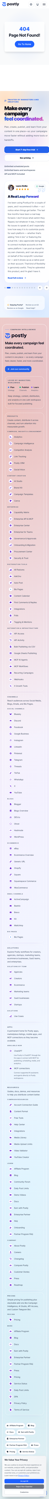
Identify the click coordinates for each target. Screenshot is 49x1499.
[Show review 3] (11, 294)
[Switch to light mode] (37, 4)
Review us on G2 (32, 311)
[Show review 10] (29, 294)
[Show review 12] (34, 294)
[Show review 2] (7, 294)
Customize (24, 1492)
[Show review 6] (19, 294)
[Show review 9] (27, 294)
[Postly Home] (10, 4)
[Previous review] (40, 294)
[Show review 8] (24, 294)
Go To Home (24, 44)
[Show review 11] (32, 294)
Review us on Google (15, 314)
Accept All (24, 1481)
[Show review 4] (15, 294)
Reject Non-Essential (24, 1487)
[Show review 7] (22, 294)
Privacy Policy (23, 1475)
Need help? (30, 314)
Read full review (15, 284)
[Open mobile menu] (44, 4)
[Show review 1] (5, 294)
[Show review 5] (17, 294)
